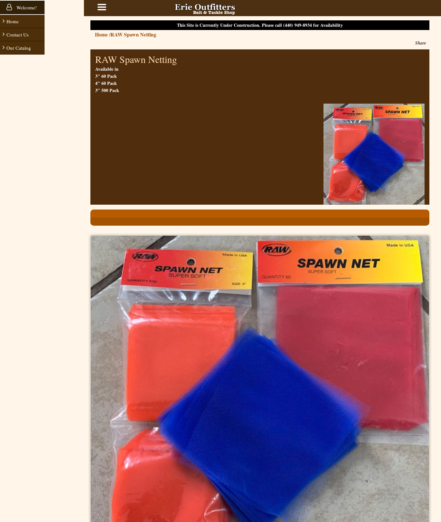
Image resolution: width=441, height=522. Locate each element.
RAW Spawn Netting (153, 34)
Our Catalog (18, 48)
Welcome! (26, 7)
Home (12, 21)
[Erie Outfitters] (224, 8)
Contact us (17, 34)
